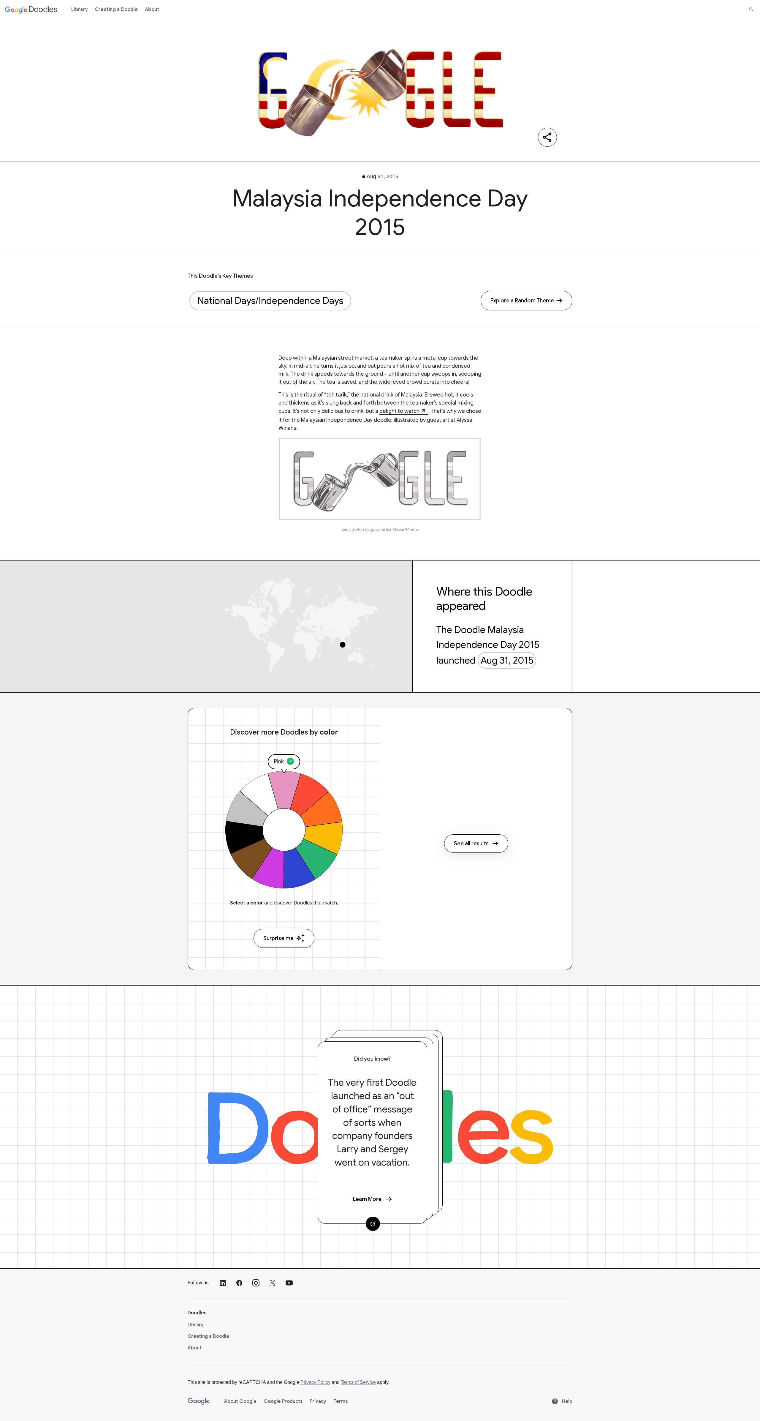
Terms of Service (358, 1382)
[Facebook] (239, 1283)
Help (566, 1401)
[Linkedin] (223, 1283)
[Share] (547, 137)
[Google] (199, 1401)
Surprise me (278, 938)
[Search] (751, 9)
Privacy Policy (315, 1382)
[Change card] (373, 1224)
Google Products (283, 1401)
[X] (272, 1283)
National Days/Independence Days (270, 301)
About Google (240, 1401)
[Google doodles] (31, 9)
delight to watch (399, 411)
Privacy (318, 1401)
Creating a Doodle (116, 9)
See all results (471, 843)
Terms (340, 1401)
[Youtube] (289, 1283)
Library (79, 9)
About (152, 9)
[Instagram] (256, 1283)
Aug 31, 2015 (507, 660)
